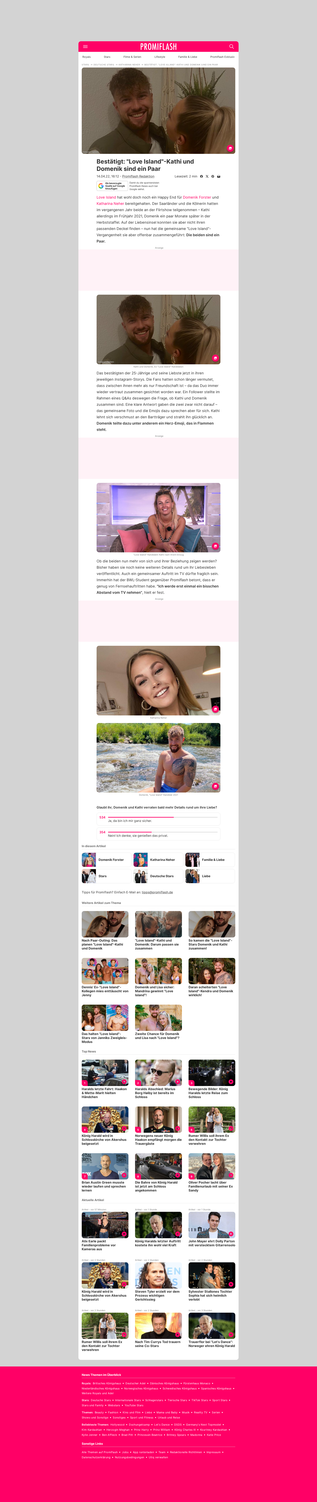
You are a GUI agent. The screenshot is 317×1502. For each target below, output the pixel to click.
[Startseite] (158, 46)
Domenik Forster (197, 197)
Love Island (106, 197)
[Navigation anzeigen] (85, 46)
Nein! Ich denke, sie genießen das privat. (138, 836)
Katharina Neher (110, 203)
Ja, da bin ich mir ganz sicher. (130, 821)
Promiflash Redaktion (138, 176)
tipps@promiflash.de (157, 892)
